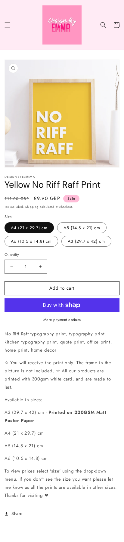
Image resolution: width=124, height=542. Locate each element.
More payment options (62, 319)
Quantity (12, 254)
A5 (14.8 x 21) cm (82, 228)
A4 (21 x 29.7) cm (29, 228)
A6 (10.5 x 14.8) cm (31, 241)
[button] (7, 25)
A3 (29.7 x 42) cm (86, 241)
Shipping (32, 207)
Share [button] (17, 513)
